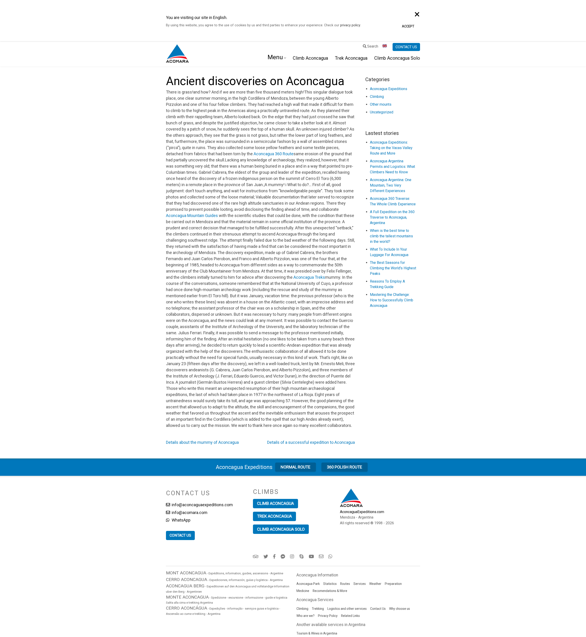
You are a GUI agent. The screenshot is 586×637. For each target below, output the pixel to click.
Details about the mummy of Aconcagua (202, 442)
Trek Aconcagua (351, 58)
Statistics (330, 584)
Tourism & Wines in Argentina (316, 633)
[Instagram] (292, 556)
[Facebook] (274, 556)
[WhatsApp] (331, 556)
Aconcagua (244, 467)
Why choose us (399, 608)
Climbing (377, 96)
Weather (375, 584)
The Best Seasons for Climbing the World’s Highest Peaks (393, 268)
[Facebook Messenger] (283, 556)
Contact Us (378, 608)
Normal (295, 467)
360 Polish (344, 467)
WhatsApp (180, 520)
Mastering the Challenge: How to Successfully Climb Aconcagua (391, 300)
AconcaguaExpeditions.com (362, 512)
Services (359, 584)
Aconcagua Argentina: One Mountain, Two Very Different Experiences (390, 185)
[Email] (321, 556)
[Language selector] (385, 47)
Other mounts (380, 104)
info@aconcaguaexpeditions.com (202, 505)
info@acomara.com (189, 512)
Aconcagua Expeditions (388, 89)
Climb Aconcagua (310, 58)
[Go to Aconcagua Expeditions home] (177, 54)
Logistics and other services (347, 608)
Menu (275, 57)
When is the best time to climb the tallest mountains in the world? (391, 236)
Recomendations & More (330, 591)
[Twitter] (266, 556)
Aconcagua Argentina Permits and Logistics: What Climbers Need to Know (392, 166)
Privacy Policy (328, 616)
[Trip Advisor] (256, 556)
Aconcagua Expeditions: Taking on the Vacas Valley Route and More (391, 147)
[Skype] (302, 556)
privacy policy (350, 25)
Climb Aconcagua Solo (397, 58)
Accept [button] (408, 26)
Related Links (350, 616)
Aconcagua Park (308, 584)
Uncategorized (381, 112)
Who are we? (305, 616)
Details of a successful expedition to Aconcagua (311, 442)
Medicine (302, 591)
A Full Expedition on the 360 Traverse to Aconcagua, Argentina (392, 217)
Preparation (393, 584)
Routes (345, 584)
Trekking (318, 608)
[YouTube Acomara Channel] (311, 556)
